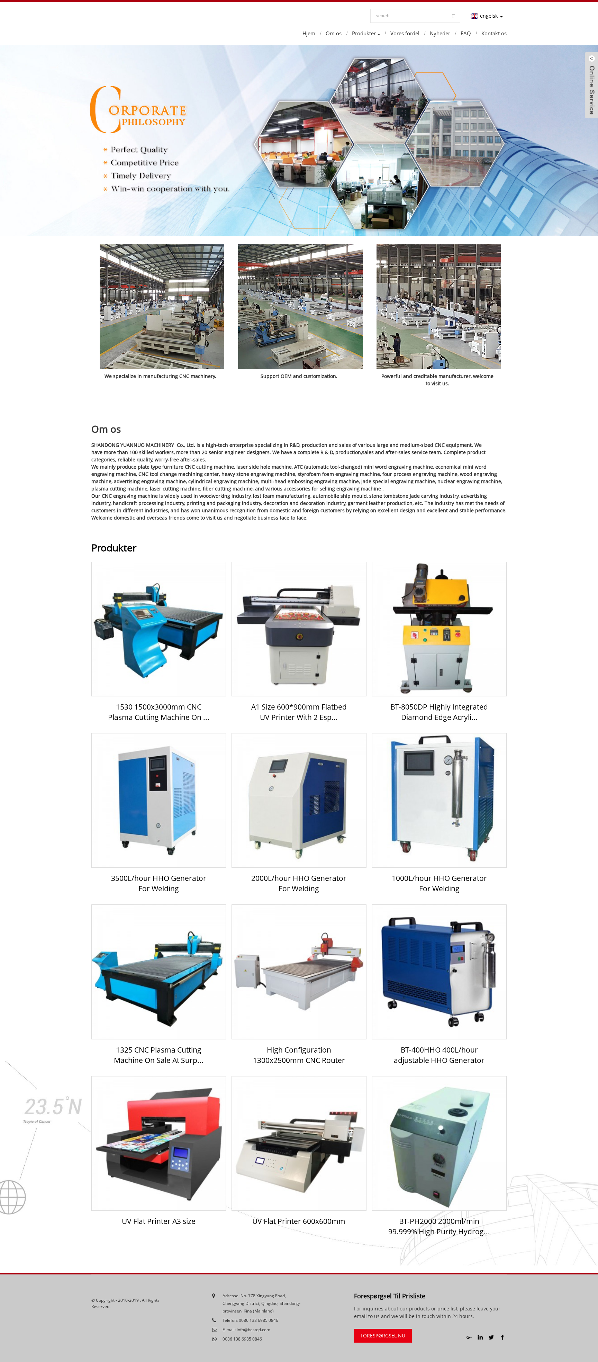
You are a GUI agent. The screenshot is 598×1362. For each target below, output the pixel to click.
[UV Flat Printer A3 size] (158, 1143)
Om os (106, 428)
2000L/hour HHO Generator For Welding (298, 883)
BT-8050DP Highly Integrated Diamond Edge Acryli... (439, 712)
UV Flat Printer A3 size (159, 1221)
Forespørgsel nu (383, 1335)
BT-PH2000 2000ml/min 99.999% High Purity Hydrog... (439, 1226)
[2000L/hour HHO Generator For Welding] (299, 800)
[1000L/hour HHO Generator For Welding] (439, 800)
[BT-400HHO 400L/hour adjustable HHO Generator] (439, 971)
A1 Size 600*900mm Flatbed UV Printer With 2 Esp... (299, 712)
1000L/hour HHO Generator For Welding (439, 883)
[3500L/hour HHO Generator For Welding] (158, 800)
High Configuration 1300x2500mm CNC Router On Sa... (299, 1055)
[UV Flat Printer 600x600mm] (299, 1143)
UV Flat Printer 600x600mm (298, 1221)
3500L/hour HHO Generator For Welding (158, 883)
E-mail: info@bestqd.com (246, 1330)
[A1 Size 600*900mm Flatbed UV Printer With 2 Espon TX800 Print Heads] (299, 629)
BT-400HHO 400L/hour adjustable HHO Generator (439, 1055)
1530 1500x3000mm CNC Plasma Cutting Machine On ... (158, 712)
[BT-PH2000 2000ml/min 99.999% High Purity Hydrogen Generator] (439, 1143)
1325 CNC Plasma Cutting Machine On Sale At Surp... (158, 1055)
